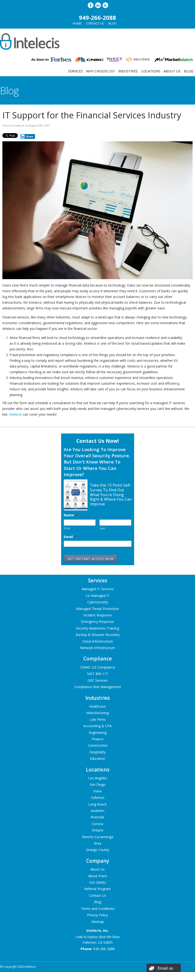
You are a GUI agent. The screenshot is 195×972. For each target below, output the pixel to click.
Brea (97, 843)
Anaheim (97, 810)
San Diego (98, 784)
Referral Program (97, 888)
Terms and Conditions (98, 908)
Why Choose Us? (100, 71)
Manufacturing (97, 712)
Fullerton (97, 797)
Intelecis (15, 414)
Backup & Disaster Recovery (98, 634)
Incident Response (97, 615)
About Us (172, 71)
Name (71, 515)
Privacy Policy (97, 915)
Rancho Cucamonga (97, 837)
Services (75, 71)
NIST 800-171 (97, 673)
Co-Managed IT (98, 595)
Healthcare (97, 706)
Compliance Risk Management (97, 687)
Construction (97, 745)
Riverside (97, 817)
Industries (128, 71)
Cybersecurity (97, 602)
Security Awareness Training (97, 628)
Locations (150, 71)
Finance (97, 739)
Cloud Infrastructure (97, 641)
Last (102, 528)
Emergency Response (97, 621)
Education (97, 758)
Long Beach (97, 804)
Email (70, 537)
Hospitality (97, 752)
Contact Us (95, 23)
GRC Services (98, 680)
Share (29, 136)
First (67, 528)
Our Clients (97, 882)
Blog (112, 23)
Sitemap (97, 921)
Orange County (97, 849)
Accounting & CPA (97, 726)
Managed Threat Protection (97, 608)
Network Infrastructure (97, 647)
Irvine (97, 791)
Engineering (98, 732)
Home (77, 23)
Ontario (97, 830)
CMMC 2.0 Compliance (97, 667)
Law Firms (98, 719)
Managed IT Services (98, 589)
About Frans (97, 876)
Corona (97, 823)
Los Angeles (97, 778)
